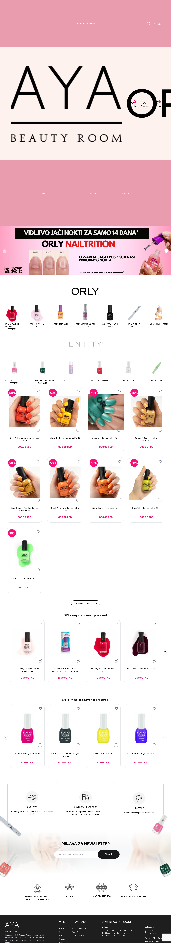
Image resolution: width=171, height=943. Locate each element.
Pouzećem (76, 932)
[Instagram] (148, 23)
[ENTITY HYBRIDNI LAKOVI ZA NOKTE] (43, 368)
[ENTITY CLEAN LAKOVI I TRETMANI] (14, 368)
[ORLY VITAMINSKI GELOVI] (110, 313)
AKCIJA (93, 193)
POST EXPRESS (45, 811)
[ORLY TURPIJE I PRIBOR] (134, 313)
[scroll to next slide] (143, 273)
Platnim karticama (79, 928)
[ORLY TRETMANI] (61, 313)
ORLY (59, 193)
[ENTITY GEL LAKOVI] (100, 368)
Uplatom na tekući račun (81, 935)
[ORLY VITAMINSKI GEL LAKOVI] (85, 313)
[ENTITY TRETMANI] (71, 368)
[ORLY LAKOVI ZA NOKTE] (36, 313)
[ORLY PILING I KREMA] (158, 313)
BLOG (109, 193)
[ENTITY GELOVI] (128, 368)
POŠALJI (108, 854)
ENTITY (75, 193)
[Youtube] (159, 23)
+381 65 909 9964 (152, 941)
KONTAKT (127, 193)
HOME (44, 193)
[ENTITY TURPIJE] (156, 368)
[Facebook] (154, 23)
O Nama (62, 939)
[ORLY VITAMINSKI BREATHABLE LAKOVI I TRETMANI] (12, 313)
